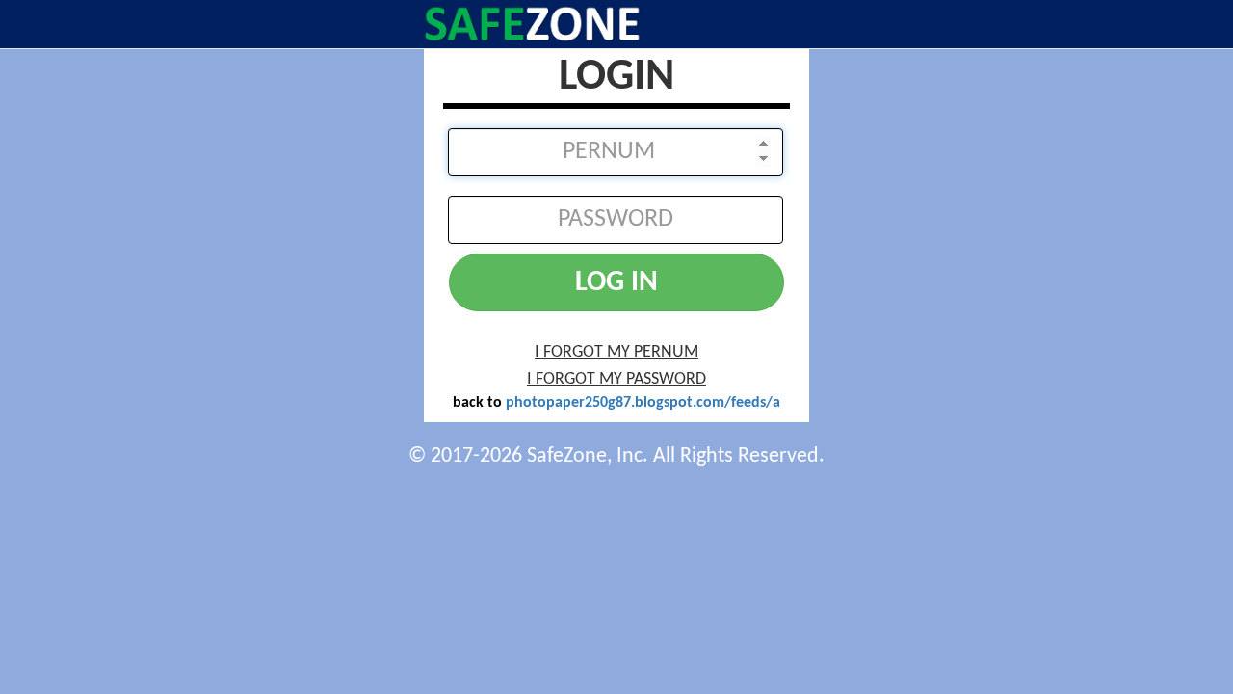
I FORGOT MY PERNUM (616, 352)
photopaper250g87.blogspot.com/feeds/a (643, 403)
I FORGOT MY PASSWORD (616, 379)
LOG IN (616, 283)
